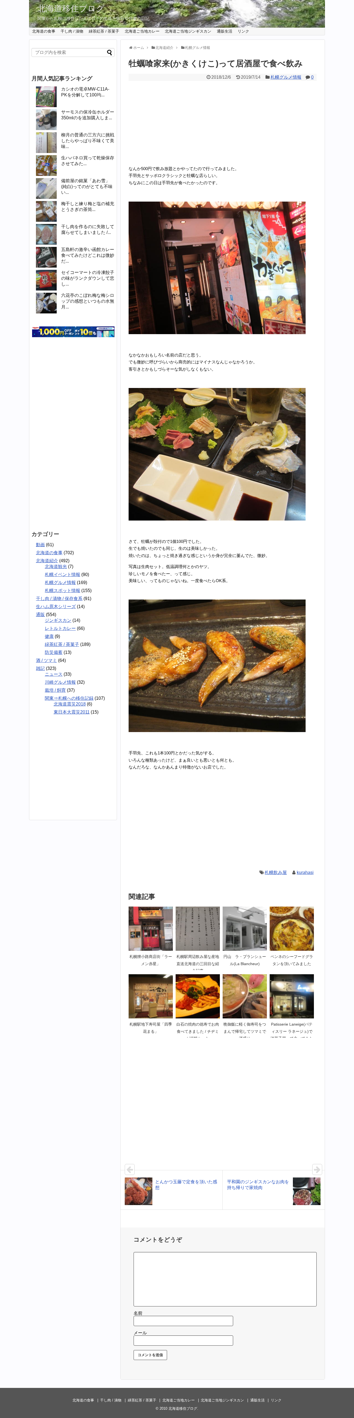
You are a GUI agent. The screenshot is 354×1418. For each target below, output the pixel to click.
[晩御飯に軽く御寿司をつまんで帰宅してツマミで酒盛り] (245, 996)
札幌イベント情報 (62, 574)
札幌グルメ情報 (285, 77)
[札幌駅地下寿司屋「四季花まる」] (151, 996)
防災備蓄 (54, 652)
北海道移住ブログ (71, 8)
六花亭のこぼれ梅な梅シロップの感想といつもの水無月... (87, 301)
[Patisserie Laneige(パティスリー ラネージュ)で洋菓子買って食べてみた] (292, 996)
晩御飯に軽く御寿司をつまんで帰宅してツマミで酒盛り (244, 1031)
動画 (40, 544)
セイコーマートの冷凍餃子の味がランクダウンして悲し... (87, 278)
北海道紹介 (47, 560)
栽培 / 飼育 (55, 690)
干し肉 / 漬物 (72, 31)
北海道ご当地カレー (142, 31)
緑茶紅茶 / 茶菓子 (104, 31)
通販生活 (224, 31)
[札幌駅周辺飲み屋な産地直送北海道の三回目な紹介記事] (198, 929)
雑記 (40, 668)
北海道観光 (56, 566)
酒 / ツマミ (46, 660)
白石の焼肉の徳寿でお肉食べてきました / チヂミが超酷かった (197, 1031)
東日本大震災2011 (72, 712)
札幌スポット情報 (62, 590)
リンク (243, 31)
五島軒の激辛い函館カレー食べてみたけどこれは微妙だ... (87, 255)
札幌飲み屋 (276, 872)
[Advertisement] (223, 122)
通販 (40, 614)
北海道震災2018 (70, 704)
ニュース (54, 674)
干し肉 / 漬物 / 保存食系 (59, 598)
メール (140, 1332)
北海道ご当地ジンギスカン (188, 31)
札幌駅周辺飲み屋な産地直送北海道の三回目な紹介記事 (197, 963)
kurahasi (305, 872)
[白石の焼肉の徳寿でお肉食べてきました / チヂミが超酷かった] (198, 996)
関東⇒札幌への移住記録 (69, 698)
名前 (138, 1313)
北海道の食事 (43, 31)
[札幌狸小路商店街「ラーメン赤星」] (151, 929)
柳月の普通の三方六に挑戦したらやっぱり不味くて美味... (87, 141)
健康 (49, 636)
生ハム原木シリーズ (56, 606)
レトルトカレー (60, 628)
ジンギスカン (58, 620)
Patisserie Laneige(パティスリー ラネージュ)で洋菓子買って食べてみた (291, 1031)
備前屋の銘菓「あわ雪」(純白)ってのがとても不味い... (87, 186)
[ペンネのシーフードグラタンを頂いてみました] (292, 929)
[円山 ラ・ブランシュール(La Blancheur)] (245, 929)
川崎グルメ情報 (60, 682)
